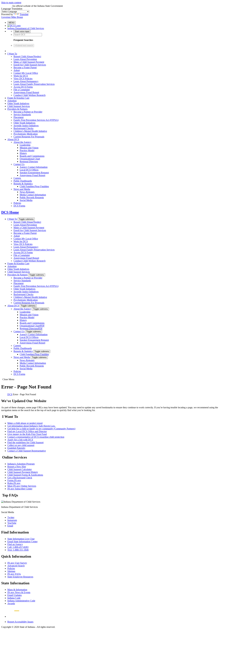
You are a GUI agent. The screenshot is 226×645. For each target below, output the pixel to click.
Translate (24, 14)
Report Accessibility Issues (20, 621)
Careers (17, 178)
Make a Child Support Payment (29, 62)
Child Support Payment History (22, 472)
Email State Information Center (22, 541)
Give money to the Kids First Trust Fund (27, 434)
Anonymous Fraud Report (26, 92)
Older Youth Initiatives (18, 103)
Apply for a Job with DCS (20, 439)
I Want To (12, 53)
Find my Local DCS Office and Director (27, 431)
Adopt (17, 70)
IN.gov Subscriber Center (19, 488)
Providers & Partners (17, 109)
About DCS (13, 139)
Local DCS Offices (29, 170)
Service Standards (22, 114)
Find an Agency (15, 544)
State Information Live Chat (20, 538)
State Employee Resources (20, 576)
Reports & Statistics (23, 183)
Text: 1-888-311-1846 (18, 550)
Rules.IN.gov (13, 483)
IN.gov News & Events (18, 592)
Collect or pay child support (20, 445)
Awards (11, 603)
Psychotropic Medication (26, 134)
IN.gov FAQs (14, 574)
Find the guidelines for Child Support (25, 442)
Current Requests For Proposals (29, 136)
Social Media (26, 200)
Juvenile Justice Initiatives (26, 125)
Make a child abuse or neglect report (25, 423)
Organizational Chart (30, 158)
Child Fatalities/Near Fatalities (34, 186)
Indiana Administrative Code (21, 600)
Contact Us (19, 164)
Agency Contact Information (34, 167)
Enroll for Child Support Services (30, 64)
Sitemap (11, 571)
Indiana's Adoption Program (21, 464)
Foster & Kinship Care (18, 98)
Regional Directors (29, 161)
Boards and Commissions (32, 156)
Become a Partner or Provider (28, 111)
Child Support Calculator (19, 469)
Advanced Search (16, 565)
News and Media (22, 189)
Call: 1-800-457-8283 (17, 547)
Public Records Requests (32, 197)
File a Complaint (22, 89)
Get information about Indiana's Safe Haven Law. (31, 426)
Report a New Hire (16, 466)
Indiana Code (13, 598)
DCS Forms (19, 205)
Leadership (25, 145)
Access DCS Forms (23, 87)
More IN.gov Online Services (21, 486)
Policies (17, 203)
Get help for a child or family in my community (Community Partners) (41, 428)
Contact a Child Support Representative (26, 450)
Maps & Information (17, 589)
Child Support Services (18, 106)
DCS (9, 394)
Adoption (12, 100)
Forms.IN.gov (14, 480)
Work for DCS (21, 75)
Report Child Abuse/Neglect (27, 56)
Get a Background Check (19, 477)
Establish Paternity (16, 448)
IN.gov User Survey (17, 563)
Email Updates (14, 595)
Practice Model (27, 150)
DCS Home (10, 212)
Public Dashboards (23, 181)
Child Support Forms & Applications (25, 475)
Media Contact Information (33, 194)
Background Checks (23, 128)
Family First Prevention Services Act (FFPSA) (36, 120)
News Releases (27, 192)
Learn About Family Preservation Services (34, 84)
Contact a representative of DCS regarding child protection (35, 437)
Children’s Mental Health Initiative (30, 131)
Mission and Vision (29, 147)
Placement (19, 117)
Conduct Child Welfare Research (30, 95)
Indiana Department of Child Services (25, 28)
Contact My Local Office (26, 73)
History (23, 153)
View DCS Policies (23, 78)
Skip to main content (11, 2)
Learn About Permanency (26, 81)
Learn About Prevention (25, 59)
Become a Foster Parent (25, 67)
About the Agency (22, 142)
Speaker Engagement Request (34, 172)
